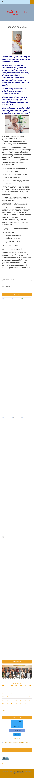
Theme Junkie (17, 774)
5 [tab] (10, 676)
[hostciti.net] (5, 759)
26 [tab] (19, 678)
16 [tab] (30, 676)
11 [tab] (21, 676)
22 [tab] (12, 678)
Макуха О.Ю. (17, 722)
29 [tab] (25, 678)
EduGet (17, 734)
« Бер (3, 710)
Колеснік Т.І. (17, 726)
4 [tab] (8, 676)
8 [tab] (16, 676)
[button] (1, 2)
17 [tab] (3, 678)
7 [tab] (14, 676)
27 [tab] (21, 678)
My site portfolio (17, 730)
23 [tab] (14, 678)
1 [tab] (3, 676)
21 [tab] (10, 678)
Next (29, 671)
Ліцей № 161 (17, 738)
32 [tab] (30, 678)
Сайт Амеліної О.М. (18, 771)
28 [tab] (23, 678)
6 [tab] (12, 676)
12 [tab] (23, 676)
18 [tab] (5, 678)
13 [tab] (25, 676)
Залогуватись (6, 286)
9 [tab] (17, 676)
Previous (4, 671)
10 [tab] (19, 676)
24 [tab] (16, 678)
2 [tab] (5, 676)
